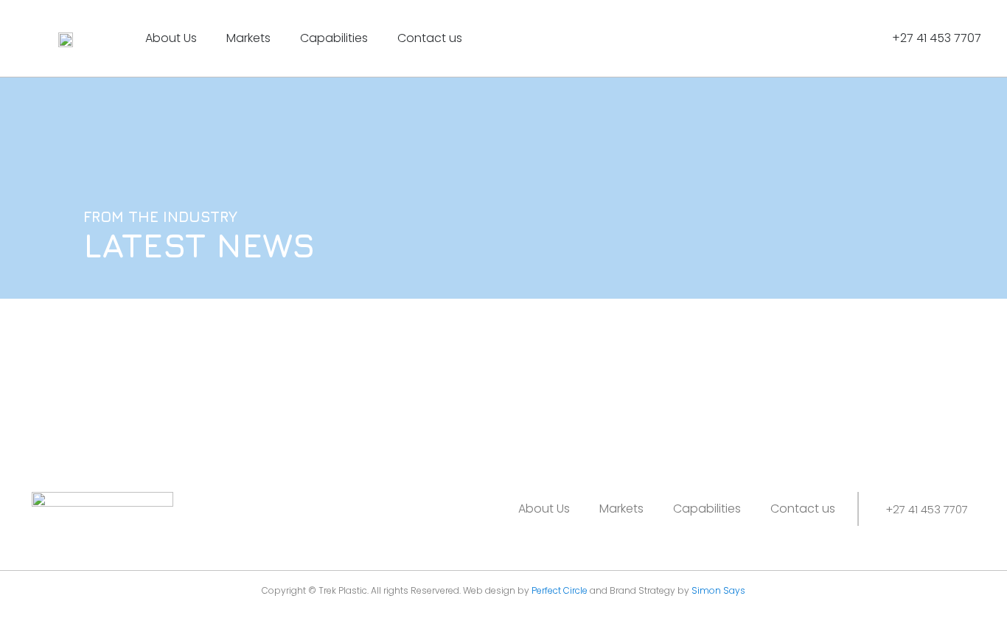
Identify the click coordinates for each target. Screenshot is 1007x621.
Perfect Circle (560, 590)
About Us (171, 38)
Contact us (429, 38)
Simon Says (718, 590)
